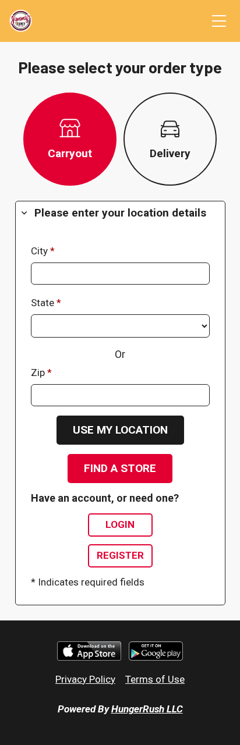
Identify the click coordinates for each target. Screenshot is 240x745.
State (44, 302)
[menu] (219, 21)
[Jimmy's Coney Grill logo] (20, 21)
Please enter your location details (120, 212)
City (40, 251)
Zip (39, 372)
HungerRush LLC (147, 709)
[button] (120, 430)
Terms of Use (155, 679)
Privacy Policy (85, 679)
